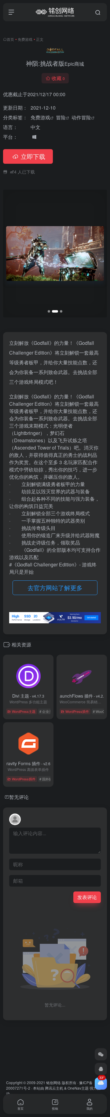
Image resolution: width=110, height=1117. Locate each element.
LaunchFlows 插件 (81, 696)
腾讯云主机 (54, 1088)
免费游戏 (25, 39)
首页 (10, 39)
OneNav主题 (78, 1088)
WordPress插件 (77, 711)
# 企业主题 (47, 711)
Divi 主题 (28, 696)
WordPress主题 (23, 711)
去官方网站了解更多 (55, 587)
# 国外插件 (47, 778)
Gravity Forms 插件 (28, 763)
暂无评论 (19, 796)
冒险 (61, 117)
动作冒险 (81, 117)
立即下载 (33, 156)
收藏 (58, 78)
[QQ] (101, 1069)
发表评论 (87, 897)
